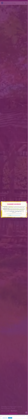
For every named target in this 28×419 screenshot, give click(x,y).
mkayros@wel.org (18, 211)
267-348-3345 (12, 211)
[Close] (27, 416)
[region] (14, 417)
